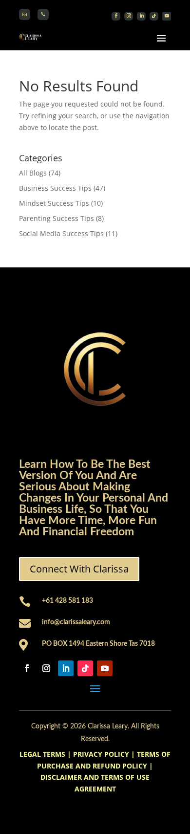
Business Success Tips (55, 188)
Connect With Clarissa (79, 568)
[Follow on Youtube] (166, 16)
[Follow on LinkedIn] (141, 16)
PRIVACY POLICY (101, 754)
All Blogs (33, 172)
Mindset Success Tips (54, 203)
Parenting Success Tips (56, 218)
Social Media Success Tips (61, 233)
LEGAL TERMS (42, 754)
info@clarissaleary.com (76, 622)
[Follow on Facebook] (116, 16)
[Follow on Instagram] (128, 16)
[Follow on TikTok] (154, 16)
